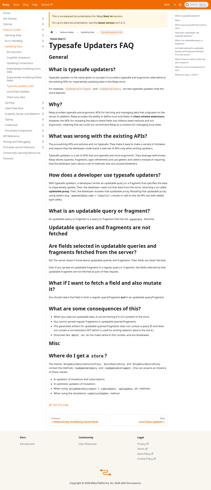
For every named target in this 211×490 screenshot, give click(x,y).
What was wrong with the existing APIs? (190, 26)
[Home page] (52, 32)
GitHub (45, 4)
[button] (23, 18)
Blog (25, 4)
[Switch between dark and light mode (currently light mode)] (180, 4)
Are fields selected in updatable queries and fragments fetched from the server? (189, 51)
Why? (177, 20)
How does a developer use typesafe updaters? (187, 34)
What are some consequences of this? (190, 68)
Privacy (141, 444)
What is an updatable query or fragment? (189, 42)
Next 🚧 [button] (168, 4)
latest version (106, 22)
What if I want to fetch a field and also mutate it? (190, 61)
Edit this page (61, 404)
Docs (16, 4)
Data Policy (143, 454)
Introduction (27, 444)
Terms (141, 449)
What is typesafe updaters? (187, 15)
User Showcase (88, 444)
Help (35, 4)
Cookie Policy (145, 458)
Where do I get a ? (187, 74)
